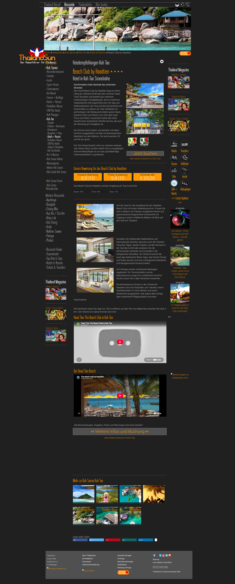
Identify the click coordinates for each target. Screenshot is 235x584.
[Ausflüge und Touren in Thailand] (174, 158)
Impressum (86, 562)
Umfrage (121, 559)
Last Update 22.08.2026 (162, 562)
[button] (80, 539)
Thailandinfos (85, 4)
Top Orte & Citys (54, 258)
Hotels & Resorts (97, 52)
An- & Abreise (53, 154)
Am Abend (51, 93)
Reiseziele (69, 4)
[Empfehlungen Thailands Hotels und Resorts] (174, 145)
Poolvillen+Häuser (55, 106)
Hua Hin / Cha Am (56, 213)
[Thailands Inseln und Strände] (185, 170)
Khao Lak (51, 218)
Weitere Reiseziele (55, 195)
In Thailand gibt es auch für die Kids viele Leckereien (180, 308)
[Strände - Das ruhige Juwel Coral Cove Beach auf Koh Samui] (179, 265)
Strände (50, 76)
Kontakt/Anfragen (124, 555)
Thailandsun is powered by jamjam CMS (166, 572)
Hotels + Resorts (54, 102)
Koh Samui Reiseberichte (52, 185)
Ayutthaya (51, 200)
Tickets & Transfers (56, 267)
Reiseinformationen (55, 71)
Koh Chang (52, 222)
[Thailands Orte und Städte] (174, 170)
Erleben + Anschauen (56, 126)
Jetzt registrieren (172, 28)
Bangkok (51, 204)
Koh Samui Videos (55, 159)
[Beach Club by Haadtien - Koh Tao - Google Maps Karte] (132, 145)
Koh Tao (82, 52)
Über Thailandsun (89, 555)
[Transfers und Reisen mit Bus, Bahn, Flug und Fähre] (185, 145)
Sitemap (156, 559)
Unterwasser (52, 129)
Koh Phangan (53, 115)
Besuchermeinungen (125, 562)
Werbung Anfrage (124, 568)
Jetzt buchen (145, 153)
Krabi (49, 227)
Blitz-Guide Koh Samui (56, 172)
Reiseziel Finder (54, 249)
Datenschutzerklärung (90, 565)
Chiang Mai (52, 209)
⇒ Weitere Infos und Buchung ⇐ (120, 431)
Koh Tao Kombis (54, 150)
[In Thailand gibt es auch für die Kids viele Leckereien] (179, 302)
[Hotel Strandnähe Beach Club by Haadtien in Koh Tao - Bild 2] (145, 133)
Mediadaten (122, 565)
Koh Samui (70, 52)
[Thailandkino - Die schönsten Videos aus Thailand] (185, 183)
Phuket (50, 240)
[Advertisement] (180, 342)
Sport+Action (53, 84)
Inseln (49, 80)
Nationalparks (53, 163)
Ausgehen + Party (55, 133)
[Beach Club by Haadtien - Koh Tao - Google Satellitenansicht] (144, 145)
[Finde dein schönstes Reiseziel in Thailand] (185, 158)
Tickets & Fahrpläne (55, 147)
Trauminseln (53, 254)
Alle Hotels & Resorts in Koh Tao (145, 158)
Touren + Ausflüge (55, 97)
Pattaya (50, 236)
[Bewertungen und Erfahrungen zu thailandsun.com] (180, 377)
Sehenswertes (53, 89)
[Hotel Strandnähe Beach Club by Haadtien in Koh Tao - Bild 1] (145, 107)
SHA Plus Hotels (53, 110)
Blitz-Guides (102, 4)
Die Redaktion (87, 559)
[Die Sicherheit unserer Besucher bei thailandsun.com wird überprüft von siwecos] (88, 571)
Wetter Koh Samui (55, 167)
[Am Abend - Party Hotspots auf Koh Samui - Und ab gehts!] (179, 228)
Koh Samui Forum (54, 181)
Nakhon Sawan (54, 231)
